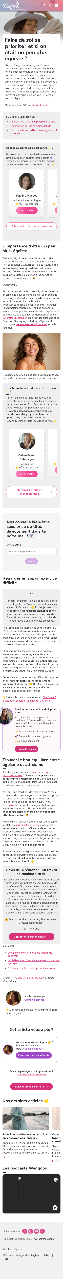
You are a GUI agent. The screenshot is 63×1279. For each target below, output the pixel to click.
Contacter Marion (26, 749)
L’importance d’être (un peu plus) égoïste (33, 121)
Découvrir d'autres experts (30, 226)
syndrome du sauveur (15, 317)
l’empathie (8, 805)
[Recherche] (44, 5)
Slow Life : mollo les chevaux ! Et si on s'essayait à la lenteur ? (25, 1136)
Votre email (14, 545)
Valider (31, 561)
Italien (47, 1255)
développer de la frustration (31, 324)
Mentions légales (12, 1249)
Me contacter (26, 210)
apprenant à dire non (27, 825)
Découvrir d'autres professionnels (29, 491)
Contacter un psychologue (30, 936)
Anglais (35, 1255)
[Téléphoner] (50, 5)
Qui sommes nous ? (45, 1238)
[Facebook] (24, 1231)
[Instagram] (30, 1231)
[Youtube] (36, 1231)
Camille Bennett (39, 105)
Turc (5, 1258)
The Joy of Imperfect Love (28, 977)
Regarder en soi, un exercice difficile (30, 125)
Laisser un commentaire (29, 1086)
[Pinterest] (42, 1231)
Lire (5, 1157)
